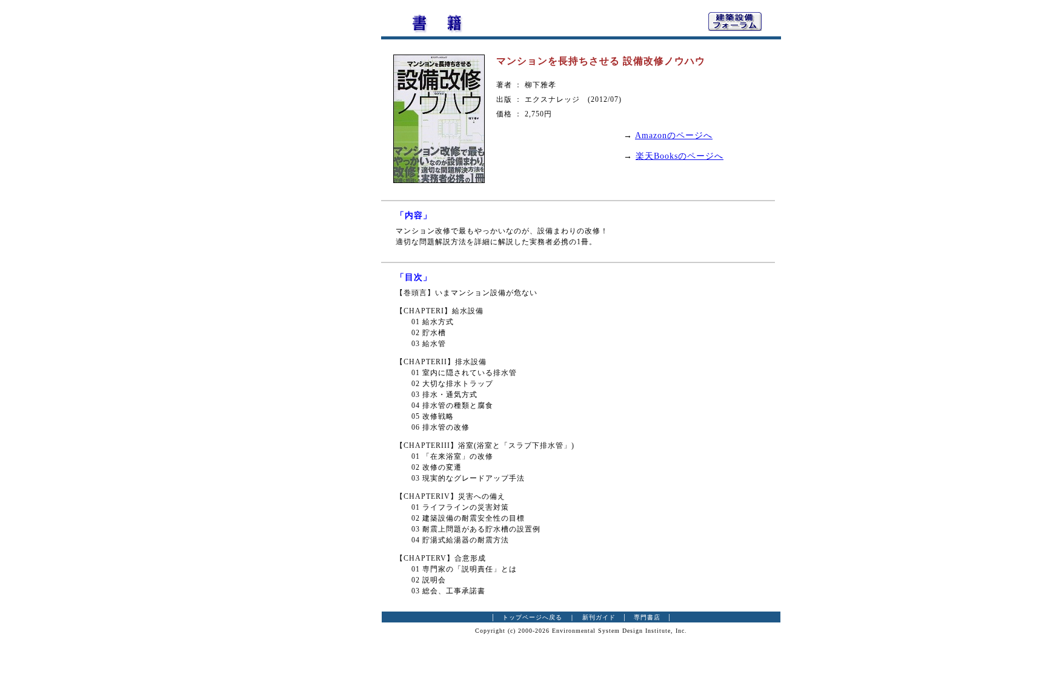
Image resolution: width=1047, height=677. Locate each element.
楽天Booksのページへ (679, 156)
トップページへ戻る (532, 617)
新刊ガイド (599, 617)
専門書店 (647, 617)
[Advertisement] (314, 191)
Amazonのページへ (674, 135)
